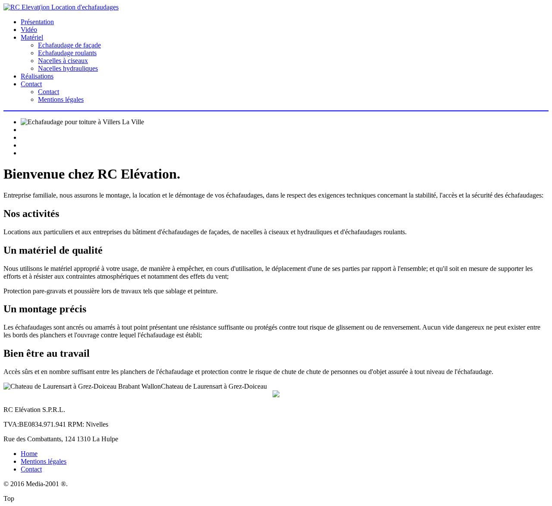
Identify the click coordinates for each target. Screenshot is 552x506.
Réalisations (37, 76)
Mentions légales (61, 99)
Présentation (37, 21)
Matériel (32, 37)
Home (29, 453)
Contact (31, 84)
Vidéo (29, 29)
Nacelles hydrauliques (68, 68)
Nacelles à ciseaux (63, 60)
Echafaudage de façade (69, 45)
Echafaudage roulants (67, 53)
